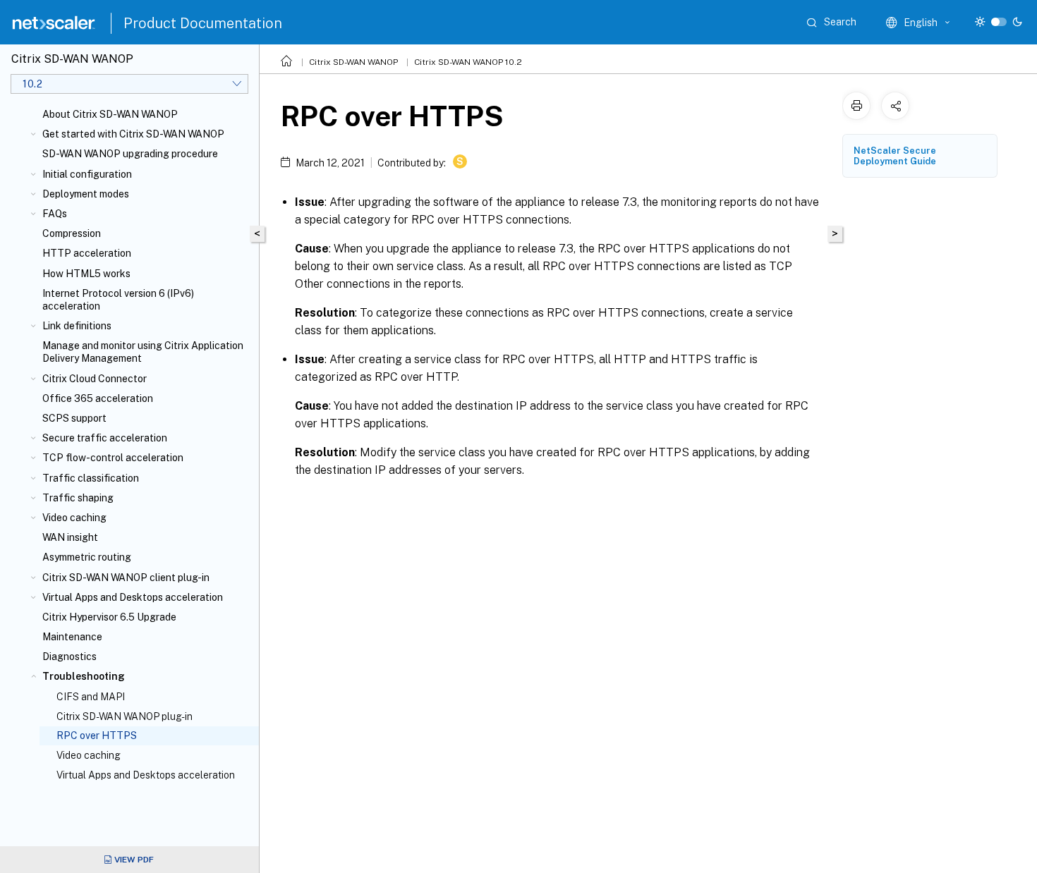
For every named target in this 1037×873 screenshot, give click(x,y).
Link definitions (76, 325)
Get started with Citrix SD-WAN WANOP (133, 134)
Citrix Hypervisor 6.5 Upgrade (109, 617)
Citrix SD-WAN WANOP (353, 62)
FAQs (54, 213)
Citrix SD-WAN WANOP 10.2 (468, 62)
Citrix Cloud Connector (94, 378)
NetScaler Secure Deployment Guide (895, 155)
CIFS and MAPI (90, 696)
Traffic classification (90, 478)
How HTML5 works (86, 273)
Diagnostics (69, 656)
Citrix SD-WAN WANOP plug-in (124, 716)
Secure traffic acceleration (104, 438)
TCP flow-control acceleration (112, 457)
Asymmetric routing (86, 557)
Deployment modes (85, 194)
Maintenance (72, 636)
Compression (71, 233)
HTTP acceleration (86, 253)
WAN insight (70, 537)
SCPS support (74, 418)
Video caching (74, 517)
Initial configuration (87, 174)
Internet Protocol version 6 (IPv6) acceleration (118, 300)
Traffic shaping (78, 497)
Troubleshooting (83, 676)
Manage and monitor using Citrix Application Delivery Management (142, 352)
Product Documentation (202, 23)
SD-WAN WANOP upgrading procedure (130, 153)
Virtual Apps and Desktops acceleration (132, 597)
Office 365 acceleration (97, 398)
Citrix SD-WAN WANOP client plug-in (126, 577)
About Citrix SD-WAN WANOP (110, 114)
